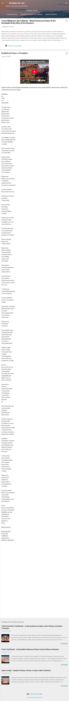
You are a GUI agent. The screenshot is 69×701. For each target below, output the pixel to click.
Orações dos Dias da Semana (31, 14)
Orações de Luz (16, 3)
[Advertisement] (34, 602)
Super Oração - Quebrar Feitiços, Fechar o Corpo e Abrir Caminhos (26, 670)
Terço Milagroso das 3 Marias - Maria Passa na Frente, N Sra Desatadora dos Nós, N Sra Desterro (28, 22)
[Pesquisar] (66, 3)
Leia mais (64, 644)
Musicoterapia (51, 14)
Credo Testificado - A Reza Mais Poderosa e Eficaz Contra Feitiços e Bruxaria (30, 649)
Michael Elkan (39, 697)
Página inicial (12, 14)
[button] (66, 21)
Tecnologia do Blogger (35, 694)
